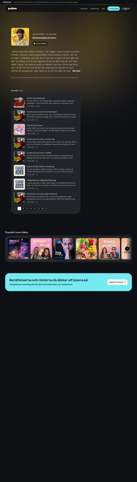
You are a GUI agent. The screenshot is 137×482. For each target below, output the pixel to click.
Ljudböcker (94, 8)
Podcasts (83, 8)
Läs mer (75, 2)
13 (42, 208)
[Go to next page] (46, 208)
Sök (103, 8)
